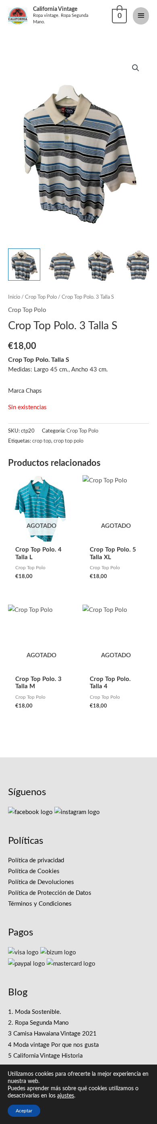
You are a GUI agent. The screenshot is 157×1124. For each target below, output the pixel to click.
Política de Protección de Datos (49, 893)
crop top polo (68, 441)
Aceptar (24, 1110)
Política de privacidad (36, 860)
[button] (135, 68)
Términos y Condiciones (40, 904)
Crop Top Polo (41, 297)
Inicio (14, 297)
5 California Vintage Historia (45, 1056)
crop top (41, 441)
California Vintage (55, 9)
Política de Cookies (34, 871)
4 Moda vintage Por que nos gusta (53, 1045)
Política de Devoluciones (41, 882)
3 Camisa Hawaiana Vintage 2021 (52, 1034)
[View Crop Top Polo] (24, 264)
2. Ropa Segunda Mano (38, 1023)
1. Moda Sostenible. (34, 1012)
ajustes (65, 1096)
